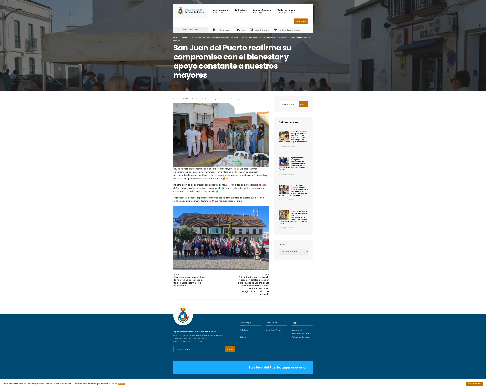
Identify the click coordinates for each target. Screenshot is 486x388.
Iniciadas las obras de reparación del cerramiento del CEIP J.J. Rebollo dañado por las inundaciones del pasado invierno (293, 137)
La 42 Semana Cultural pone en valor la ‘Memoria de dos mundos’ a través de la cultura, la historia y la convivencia (293, 190)
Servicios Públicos (261, 11)
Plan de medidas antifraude (289, 30)
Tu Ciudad (240, 11)
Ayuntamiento (220, 37)
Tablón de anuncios (261, 30)
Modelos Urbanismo (223, 30)
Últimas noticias (288, 122)
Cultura (243, 337)
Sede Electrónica (286, 11)
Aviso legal (297, 330)
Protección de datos (301, 333)
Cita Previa (301, 21)
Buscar (303, 104)
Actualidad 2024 (188, 37)
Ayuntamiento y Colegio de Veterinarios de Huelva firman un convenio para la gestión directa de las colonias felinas (292, 163)
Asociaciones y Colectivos (204, 37)
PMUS (243, 30)
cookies (121, 383)
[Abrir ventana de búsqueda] (306, 30)
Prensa (235, 37)
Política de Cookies (300, 337)
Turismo (243, 333)
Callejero (244, 330)
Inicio (175, 37)
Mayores (229, 37)
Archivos (283, 244)
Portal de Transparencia (250, 379)
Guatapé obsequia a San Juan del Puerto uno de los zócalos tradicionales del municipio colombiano (189, 280)
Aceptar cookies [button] (474, 383)
